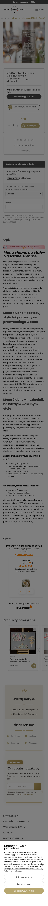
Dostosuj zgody (24, 884)
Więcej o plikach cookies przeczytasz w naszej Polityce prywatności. (23, 869)
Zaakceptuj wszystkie (24, 891)
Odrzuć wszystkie (24, 877)
